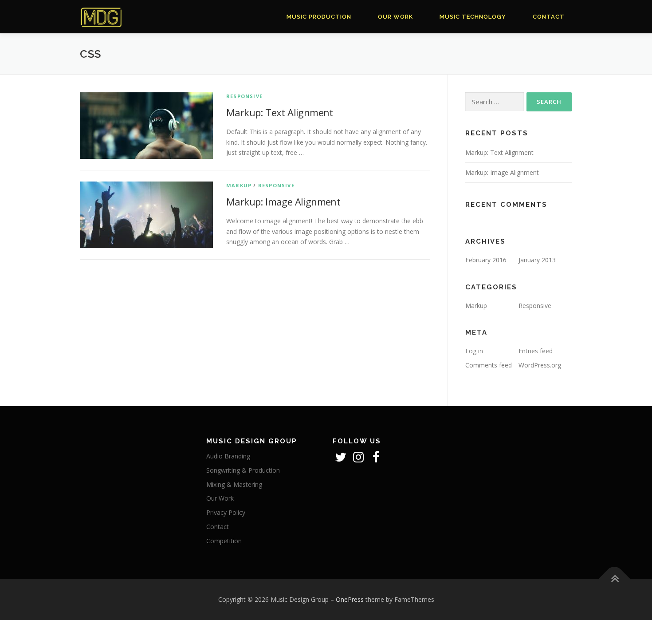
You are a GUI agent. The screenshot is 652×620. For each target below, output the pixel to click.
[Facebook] (376, 459)
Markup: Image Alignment (283, 201)
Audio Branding (228, 456)
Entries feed (535, 351)
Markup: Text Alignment (279, 112)
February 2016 (486, 260)
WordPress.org (539, 365)
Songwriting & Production (243, 470)
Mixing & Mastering (234, 484)
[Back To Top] (614, 578)
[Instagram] (359, 459)
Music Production (319, 16)
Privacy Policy (225, 512)
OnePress (350, 599)
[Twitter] (341, 459)
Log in (474, 351)
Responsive (244, 96)
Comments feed (488, 365)
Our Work (395, 16)
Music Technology (473, 16)
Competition (224, 541)
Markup (238, 185)
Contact (549, 16)
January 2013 (537, 260)
